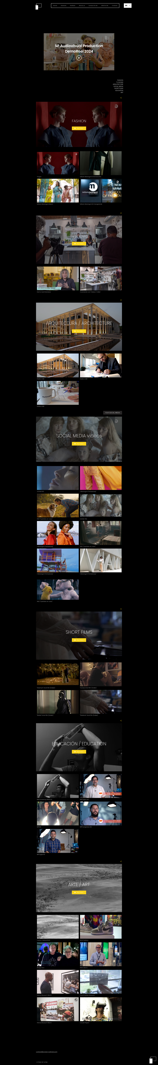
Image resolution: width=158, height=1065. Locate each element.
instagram (79, 1043)
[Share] (120, 98)
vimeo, (73, 1043)
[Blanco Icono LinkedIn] (49, 1056)
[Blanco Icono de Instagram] (42, 1056)
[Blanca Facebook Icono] (53, 1056)
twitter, (87, 1043)
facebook (99, 1043)
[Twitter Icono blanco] (46, 1056)
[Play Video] (79, 57)
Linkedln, (93, 1043)
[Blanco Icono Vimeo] (38, 1056)
